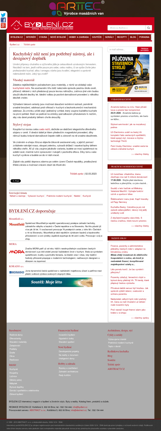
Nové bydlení (64, 347)
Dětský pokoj (16, 379)
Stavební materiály (18, 341)
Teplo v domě (114, 346)
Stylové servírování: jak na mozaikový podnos (128, 126)
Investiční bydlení (67, 334)
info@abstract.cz (78, 410)
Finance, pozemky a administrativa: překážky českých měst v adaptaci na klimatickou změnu (128, 248)
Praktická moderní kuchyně (59, 195)
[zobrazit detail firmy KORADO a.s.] (17, 271)
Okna (12, 356)
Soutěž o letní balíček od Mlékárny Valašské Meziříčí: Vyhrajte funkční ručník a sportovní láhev (127, 191)
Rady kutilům (65, 375)
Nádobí (77, 195)
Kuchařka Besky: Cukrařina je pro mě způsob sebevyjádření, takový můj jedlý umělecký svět (129, 209)
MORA (13, 244)
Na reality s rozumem (68, 354)
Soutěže (111, 360)
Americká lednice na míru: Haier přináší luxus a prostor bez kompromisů (129, 108)
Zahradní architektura (68, 371)
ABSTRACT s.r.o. (38, 410)
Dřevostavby (15, 338)
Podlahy (13, 348)
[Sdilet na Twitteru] (3, 15)
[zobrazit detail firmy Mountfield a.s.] (17, 224)
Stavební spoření (66, 341)
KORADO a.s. (16, 266)
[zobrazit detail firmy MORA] (17, 251)
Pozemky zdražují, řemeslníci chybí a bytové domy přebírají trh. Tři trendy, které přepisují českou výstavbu (130, 280)
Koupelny (14, 372)
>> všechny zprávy (140, 317)
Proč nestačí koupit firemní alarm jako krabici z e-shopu (128, 311)
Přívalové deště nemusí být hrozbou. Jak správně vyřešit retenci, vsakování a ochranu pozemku (129, 291)
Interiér (12, 364)
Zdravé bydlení (16, 394)
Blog (110, 355)
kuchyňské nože (21, 88)
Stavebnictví (15, 330)
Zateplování (15, 345)
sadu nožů (44, 129)
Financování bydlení (68, 330)
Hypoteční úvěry (66, 338)
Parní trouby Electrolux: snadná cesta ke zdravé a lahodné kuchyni (129, 147)
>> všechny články (140, 153)
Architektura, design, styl (120, 330)
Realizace (14, 359)
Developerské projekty (69, 351)
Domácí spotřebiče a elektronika (24, 390)
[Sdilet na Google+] (3, 25)
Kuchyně (87, 195)
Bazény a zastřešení (68, 367)
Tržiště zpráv (76, 173)
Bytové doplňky (17, 386)
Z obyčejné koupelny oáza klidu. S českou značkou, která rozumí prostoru (128, 219)
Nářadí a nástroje (17, 195)
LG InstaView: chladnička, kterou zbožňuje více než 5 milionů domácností (129, 176)
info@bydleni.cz (80, 406)
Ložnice (13, 376)
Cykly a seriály (115, 334)
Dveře (12, 352)
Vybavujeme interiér (117, 339)
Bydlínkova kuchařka (118, 351)
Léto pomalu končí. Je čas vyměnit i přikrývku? (127, 271)
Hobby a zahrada (66, 363)
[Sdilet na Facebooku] (3, 20)
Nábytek (13, 383)
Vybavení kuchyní (36, 195)
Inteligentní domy (67, 358)
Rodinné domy (16, 334)
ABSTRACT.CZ (116, 368)
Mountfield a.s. (16, 218)
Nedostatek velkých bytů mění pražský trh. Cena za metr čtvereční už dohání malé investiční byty (128, 301)
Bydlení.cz (14, 44)
